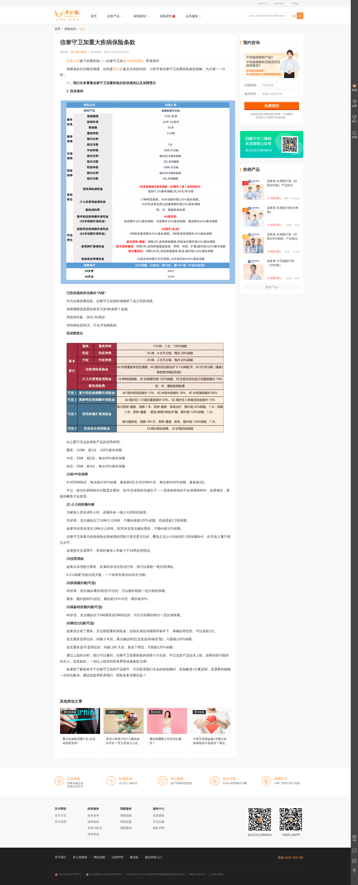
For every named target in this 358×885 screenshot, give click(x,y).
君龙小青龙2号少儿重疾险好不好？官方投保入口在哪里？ (124, 730)
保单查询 (93, 815)
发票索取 (158, 815)
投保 (116, 69)
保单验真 (93, 821)
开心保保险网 (67, 15)
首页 (94, 16)
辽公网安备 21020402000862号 (106, 874)
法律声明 (117, 857)
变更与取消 (94, 828)
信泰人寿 (73, 61)
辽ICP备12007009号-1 (70, 874)
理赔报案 (126, 821)
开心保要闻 (80, 857)
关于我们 (60, 857)
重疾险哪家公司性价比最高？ (167, 730)
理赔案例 (126, 828)
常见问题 (158, 821)
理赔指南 (126, 815)
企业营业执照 (216, 874)
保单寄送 (93, 834)
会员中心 (263, 3)
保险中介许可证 (197, 874)
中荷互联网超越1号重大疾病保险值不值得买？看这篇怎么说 (211, 730)
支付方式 (60, 815)
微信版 (134, 857)
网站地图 (99, 857)
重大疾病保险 (133, 61)
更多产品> (271, 287)
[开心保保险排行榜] (294, 16)
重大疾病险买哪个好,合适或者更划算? (80, 730)
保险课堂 (166, 16)
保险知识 (70, 29)
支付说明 (60, 821)
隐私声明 (158, 828)
